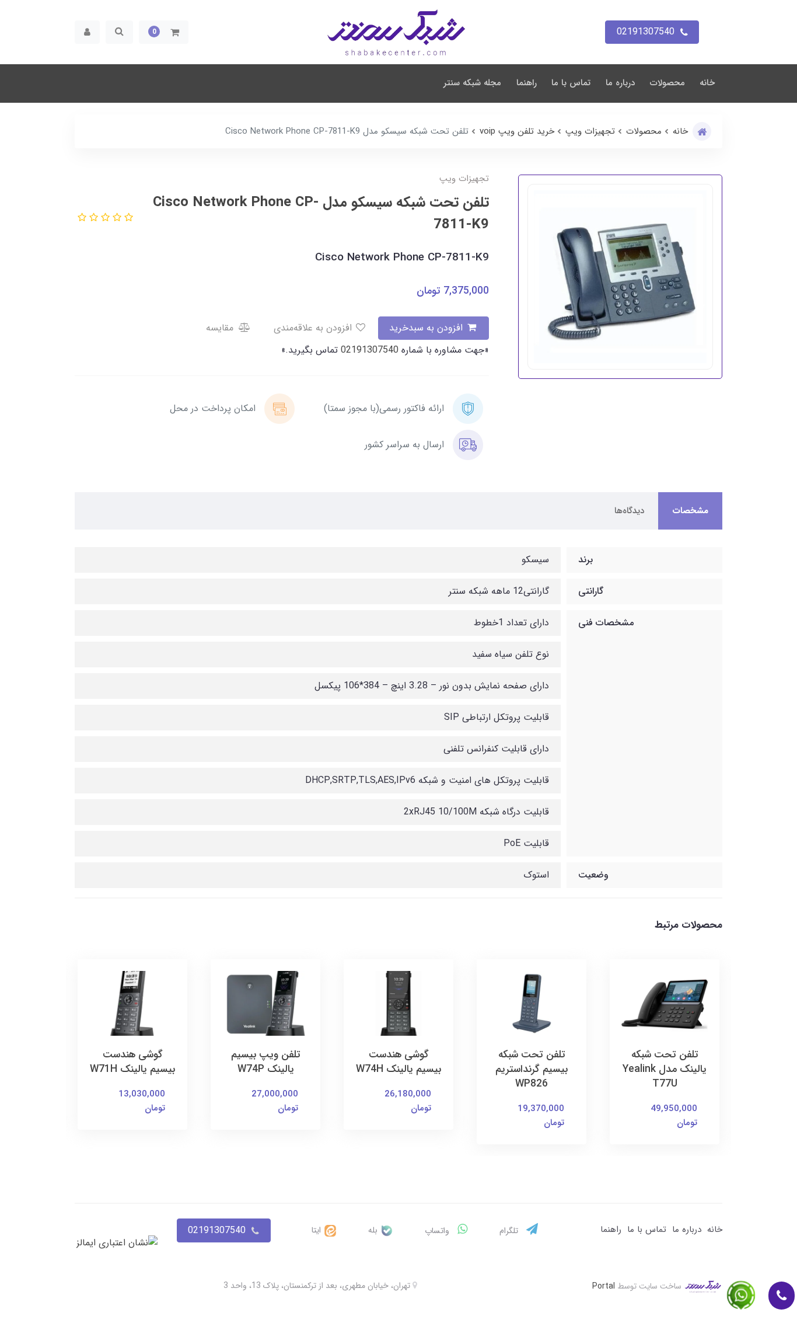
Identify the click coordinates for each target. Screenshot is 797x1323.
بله (374, 1230)
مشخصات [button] (690, 511)
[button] (163, 32)
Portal (603, 1286)
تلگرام (509, 1230)
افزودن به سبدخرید (427, 328)
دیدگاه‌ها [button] (629, 511)
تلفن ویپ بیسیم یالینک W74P (265, 1062)
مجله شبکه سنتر (472, 83)
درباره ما (620, 83)
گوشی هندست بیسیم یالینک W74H (398, 1062)
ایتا (317, 1230)
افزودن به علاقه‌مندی (314, 328)
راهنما (526, 83)
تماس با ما (570, 83)
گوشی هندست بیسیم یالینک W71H (132, 1062)
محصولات (667, 83)
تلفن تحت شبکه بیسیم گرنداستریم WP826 (531, 1069)
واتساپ (438, 1230)
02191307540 (368, 350)
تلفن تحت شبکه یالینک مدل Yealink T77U (665, 1069)
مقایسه (221, 328)
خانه (707, 83)
